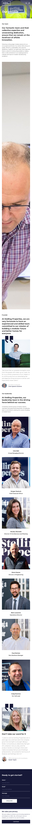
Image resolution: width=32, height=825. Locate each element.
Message (4, 793)
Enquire (9, 801)
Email (4, 786)
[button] (29, 3)
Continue (16, 821)
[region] (16, 817)
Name (4, 780)
